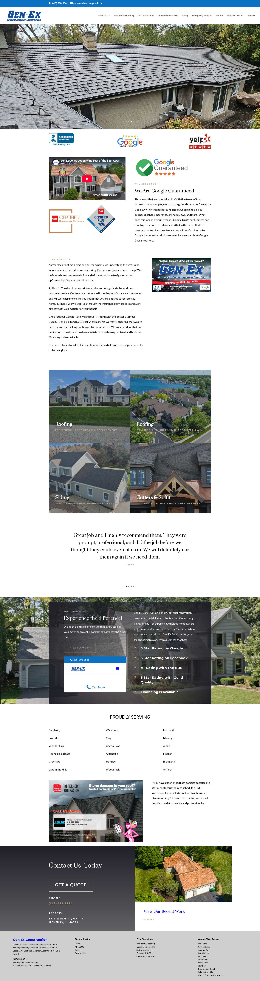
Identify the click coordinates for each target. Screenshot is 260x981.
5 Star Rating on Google (162, 648)
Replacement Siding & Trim (130, 66)
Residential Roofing (124, 15)
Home (77, 943)
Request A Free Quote (130, 80)
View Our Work (80, 648)
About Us (103, 15)
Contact (251, 15)
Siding (185, 15)
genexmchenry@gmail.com (25, 962)
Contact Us (80, 953)
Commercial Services (168, 15)
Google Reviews (75, 316)
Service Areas (233, 15)
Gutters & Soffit (146, 15)
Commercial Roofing (145, 946)
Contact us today (59, 345)
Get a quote (71, 884)
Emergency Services (202, 15)
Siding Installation (144, 950)
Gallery (219, 15)
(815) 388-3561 (20, 959)
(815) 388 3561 (60, 903)
